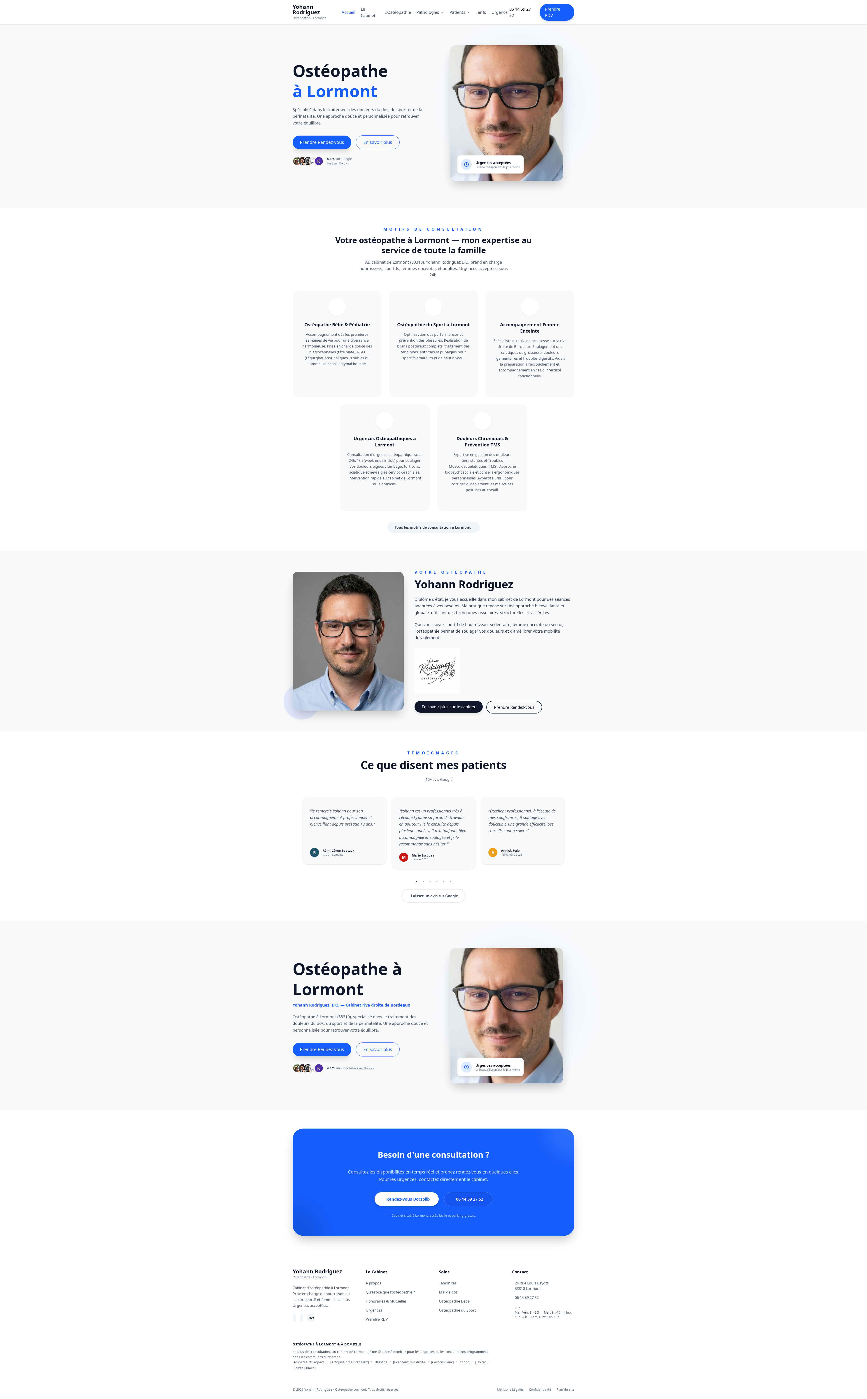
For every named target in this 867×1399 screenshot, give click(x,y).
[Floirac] (481, 1362)
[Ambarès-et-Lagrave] (309, 1362)
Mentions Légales (510, 1389)
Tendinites (448, 1283)
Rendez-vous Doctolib (408, 1199)
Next (570, 837)
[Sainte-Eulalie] (304, 1368)
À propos (373, 1283)
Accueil (348, 12)
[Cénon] (465, 1362)
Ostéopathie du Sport (457, 1310)
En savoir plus (377, 142)
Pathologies (427, 12)
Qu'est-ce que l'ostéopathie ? (390, 1292)
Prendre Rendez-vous (322, 142)
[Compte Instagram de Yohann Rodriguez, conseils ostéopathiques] (301, 1318)
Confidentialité (540, 1389)
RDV (311, 1318)
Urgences (374, 1310)
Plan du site (565, 1389)
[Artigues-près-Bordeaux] (349, 1362)
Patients (457, 12)
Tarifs (481, 12)
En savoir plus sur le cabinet (448, 706)
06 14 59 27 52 (520, 12)
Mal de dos (448, 1292)
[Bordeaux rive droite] (409, 1362)
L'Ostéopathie (398, 12)
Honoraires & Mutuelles (386, 1301)
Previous (296, 837)
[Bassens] (381, 1362)
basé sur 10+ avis (338, 163)
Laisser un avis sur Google (434, 895)
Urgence (500, 12)
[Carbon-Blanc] (442, 1362)
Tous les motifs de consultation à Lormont (433, 527)
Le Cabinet (368, 12)
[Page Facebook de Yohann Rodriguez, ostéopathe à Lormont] (294, 1318)
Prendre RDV (552, 12)
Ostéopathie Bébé (454, 1301)
